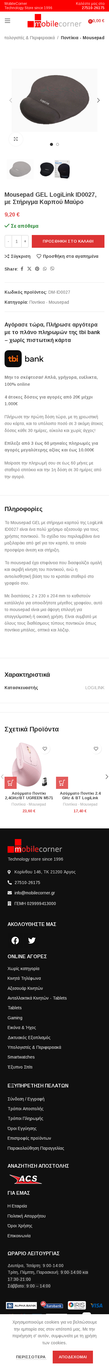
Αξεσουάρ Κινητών (25, 988)
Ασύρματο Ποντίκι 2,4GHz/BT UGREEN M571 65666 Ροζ (29, 798)
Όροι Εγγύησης (22, 1128)
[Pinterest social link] (37, 269)
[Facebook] (15, 940)
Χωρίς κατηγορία (23, 968)
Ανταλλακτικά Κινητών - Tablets (37, 998)
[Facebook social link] (21, 269)
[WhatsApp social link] (44, 269)
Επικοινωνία (19, 1235)
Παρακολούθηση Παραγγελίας (36, 1148)
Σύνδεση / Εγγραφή (26, 1099)
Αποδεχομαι (73, 1357)
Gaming (15, 1017)
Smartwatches (21, 1057)
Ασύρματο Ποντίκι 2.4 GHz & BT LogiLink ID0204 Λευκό (80, 798)
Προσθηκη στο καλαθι (68, 241)
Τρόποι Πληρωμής (25, 1118)
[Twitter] (31, 940)
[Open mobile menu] (8, 21)
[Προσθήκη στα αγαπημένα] (44, 748)
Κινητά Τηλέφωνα (24, 978)
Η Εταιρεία (17, 1206)
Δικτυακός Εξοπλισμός (29, 1037)
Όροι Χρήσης (20, 1225)
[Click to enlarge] (16, 139)
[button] (11, 100)
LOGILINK (94, 687)
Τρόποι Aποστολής (26, 1108)
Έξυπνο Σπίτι (20, 1067)
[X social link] (29, 269)
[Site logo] (55, 20)
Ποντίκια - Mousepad (82, 37)
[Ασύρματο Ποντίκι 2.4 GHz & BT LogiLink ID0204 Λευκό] (80, 764)
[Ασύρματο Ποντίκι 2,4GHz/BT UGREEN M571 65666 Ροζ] (29, 764)
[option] (51, 144)
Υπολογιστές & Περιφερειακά (28, 37)
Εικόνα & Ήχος (22, 1027)
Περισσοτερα (31, 1357)
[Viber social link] (52, 269)
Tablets (15, 1007)
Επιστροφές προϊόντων (29, 1138)
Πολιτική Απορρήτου (27, 1216)
